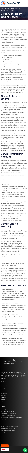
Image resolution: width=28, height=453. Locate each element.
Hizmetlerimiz (4, 393)
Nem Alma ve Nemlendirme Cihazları (9, 426)
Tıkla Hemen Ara (4, 446)
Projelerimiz (3, 397)
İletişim (2, 401)
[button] (25, 450)
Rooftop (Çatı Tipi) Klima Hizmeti (8, 413)
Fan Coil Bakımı (4, 432)
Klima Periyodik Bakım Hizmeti (7, 409)
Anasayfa (3, 8)
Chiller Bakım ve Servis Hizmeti (8, 415)
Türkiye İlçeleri (18, 8)
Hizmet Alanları (4, 437)
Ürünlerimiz (3, 395)
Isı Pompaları (4, 419)
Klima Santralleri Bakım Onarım (8, 430)
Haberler (3, 399)
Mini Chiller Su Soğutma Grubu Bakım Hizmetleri (11, 417)
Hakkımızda (3, 391)
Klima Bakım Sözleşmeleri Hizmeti (8, 411)
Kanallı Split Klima (5, 435)
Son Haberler (10, 8)
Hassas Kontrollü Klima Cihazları (8, 428)
